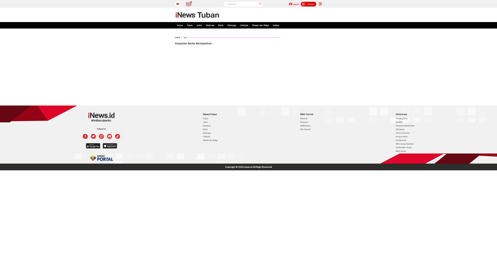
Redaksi (399, 122)
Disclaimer (400, 129)
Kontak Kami (401, 140)
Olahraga (231, 25)
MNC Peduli (401, 151)
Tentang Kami (401, 118)
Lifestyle (244, 25)
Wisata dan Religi (260, 25)
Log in (296, 4)
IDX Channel (305, 129)
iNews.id (303, 118)
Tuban (190, 25)
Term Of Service (403, 133)
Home (180, 25)
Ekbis (220, 25)
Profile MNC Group (404, 147)
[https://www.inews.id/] (197, 15)
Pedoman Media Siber (405, 126)
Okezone (304, 122)
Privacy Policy (402, 136)
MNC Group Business (405, 144)
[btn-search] (260, 3)
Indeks (276, 25)
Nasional (210, 25)
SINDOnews (305, 126)
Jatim (199, 25)
